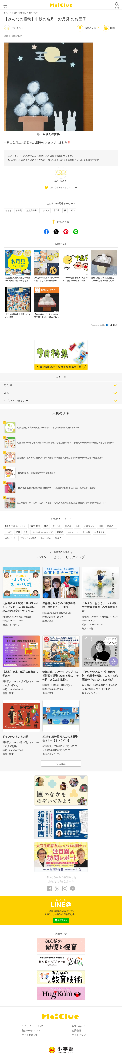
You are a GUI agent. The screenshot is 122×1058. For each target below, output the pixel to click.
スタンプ (45, 210)
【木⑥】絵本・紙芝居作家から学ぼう (20, 673)
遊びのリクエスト (31, 1030)
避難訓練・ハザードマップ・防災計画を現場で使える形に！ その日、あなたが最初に (60, 675)
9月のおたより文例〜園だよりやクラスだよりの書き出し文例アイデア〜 (48, 427)
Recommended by (98, 325)
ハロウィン (89, 526)
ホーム (6, 13)
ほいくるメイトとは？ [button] (60, 187)
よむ (6, 392)
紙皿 (78, 526)
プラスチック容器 (28, 538)
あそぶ (8, 385)
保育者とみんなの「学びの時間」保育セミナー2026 (58, 605)
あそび (14, 13)
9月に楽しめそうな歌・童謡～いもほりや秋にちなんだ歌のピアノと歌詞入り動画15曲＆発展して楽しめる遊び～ (65, 443)
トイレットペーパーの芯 (78, 532)
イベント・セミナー (16, 400)
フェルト (57, 526)
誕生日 (58, 538)
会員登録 (76, 1030)
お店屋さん (99, 532)
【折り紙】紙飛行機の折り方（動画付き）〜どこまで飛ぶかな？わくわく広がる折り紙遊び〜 (57, 488)
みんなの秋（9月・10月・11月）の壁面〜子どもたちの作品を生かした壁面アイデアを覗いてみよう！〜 (62, 503)
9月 (25, 532)
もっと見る (61, 764)
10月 (18, 532)
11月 (101, 526)
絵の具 (68, 526)
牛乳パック (10, 538)
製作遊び (22, 13)
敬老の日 (111, 526)
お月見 (19, 210)
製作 (73, 210)
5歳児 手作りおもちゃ (15, 526)
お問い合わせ (79, 1026)
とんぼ (8, 532)
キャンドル (46, 538)
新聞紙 (60, 532)
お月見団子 (31, 210)
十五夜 (56, 210)
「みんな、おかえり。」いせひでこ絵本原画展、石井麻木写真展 (100, 607)
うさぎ (8, 210)
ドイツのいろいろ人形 (15, 736)
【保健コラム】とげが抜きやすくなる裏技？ (36, 473)
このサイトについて (32, 1026)
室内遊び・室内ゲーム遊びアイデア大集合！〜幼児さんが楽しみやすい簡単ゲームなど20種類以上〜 (60, 458)
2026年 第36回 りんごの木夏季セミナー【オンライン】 (60, 738)
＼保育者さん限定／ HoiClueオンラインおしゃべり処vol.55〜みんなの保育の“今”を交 (20, 607)
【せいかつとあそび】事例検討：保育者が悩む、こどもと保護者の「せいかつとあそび (100, 675)
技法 (46, 526)
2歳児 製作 (35, 526)
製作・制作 (33, 13)
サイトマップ (79, 1034)
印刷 (112, 28)
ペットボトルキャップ (42, 532)
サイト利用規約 (30, 1034)
